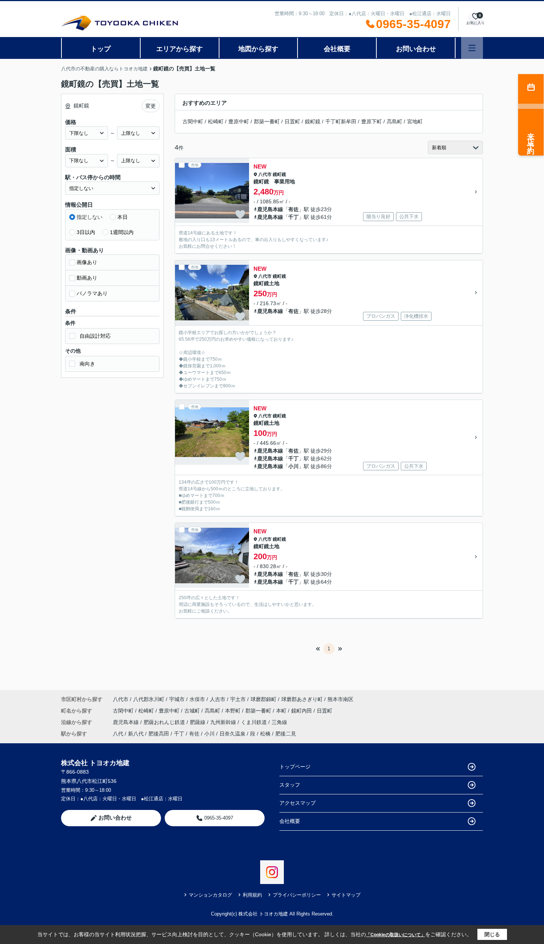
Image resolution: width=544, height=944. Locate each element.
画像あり (87, 262)
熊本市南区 (340, 699)
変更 (150, 106)
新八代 (136, 734)
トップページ (294, 767)
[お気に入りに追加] (240, 214)
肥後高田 (158, 734)
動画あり (87, 278)
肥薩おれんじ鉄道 (165, 722)
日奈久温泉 (232, 734)
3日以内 (86, 232)
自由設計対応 (95, 336)
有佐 (293, 209)
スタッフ (289, 785)
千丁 (293, 217)
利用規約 (252, 895)
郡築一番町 (267, 121)
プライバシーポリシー (297, 895)
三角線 (279, 722)
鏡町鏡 (312, 121)
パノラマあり (92, 293)
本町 (282, 711)
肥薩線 (198, 722)
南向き (87, 364)
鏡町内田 (302, 711)
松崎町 (216, 121)
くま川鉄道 (254, 722)
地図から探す (258, 49)
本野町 (233, 711)
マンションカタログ (210, 895)
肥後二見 (285, 734)
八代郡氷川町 (148, 699)
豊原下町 (371, 121)
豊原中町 (238, 121)
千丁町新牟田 (340, 121)
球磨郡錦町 (263, 699)
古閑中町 (192, 121)
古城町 (192, 711)
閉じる (492, 934)
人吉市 (217, 699)
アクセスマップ (297, 803)
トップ (101, 49)
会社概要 (337, 49)
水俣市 (197, 699)
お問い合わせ (416, 49)
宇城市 (177, 699)
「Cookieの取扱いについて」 (395, 934)
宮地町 (415, 121)
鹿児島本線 (270, 209)
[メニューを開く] (472, 48)
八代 (118, 734)
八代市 (265, 174)
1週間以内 (122, 232)
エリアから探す (179, 49)
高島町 (394, 121)
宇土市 (238, 699)
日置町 (292, 121)
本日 (122, 217)
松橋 (265, 734)
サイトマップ (346, 895)
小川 (293, 466)
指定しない (90, 217)
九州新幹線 (224, 722)
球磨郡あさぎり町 (302, 699)
